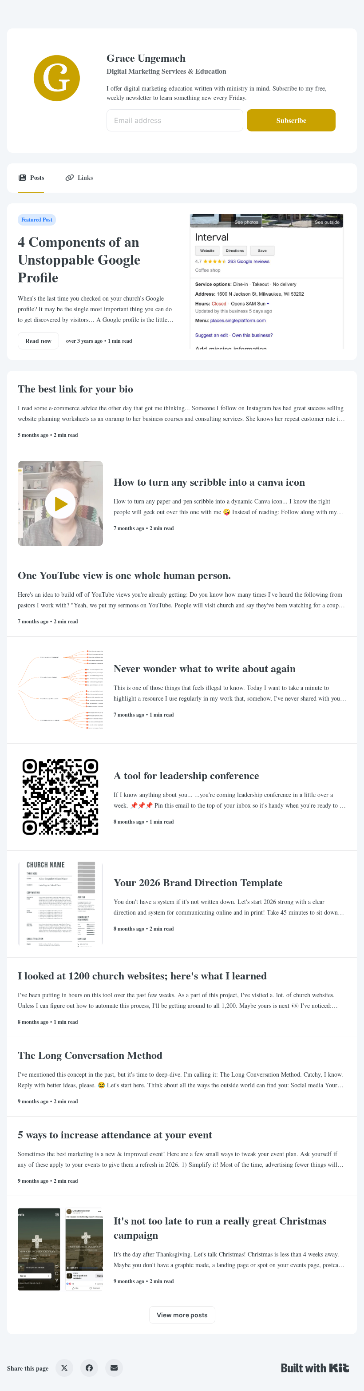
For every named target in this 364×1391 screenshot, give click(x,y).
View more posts (182, 1315)
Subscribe (291, 120)
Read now (38, 340)
